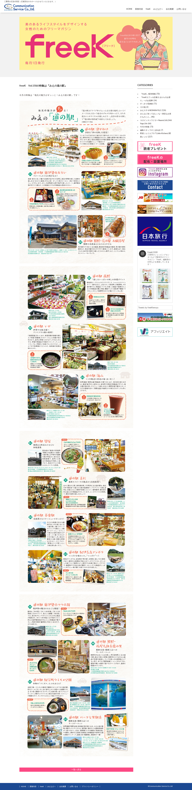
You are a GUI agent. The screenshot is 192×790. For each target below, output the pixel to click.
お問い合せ (181, 9)
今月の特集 (144, 127)
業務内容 (139, 9)
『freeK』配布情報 (148, 94)
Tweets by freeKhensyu (148, 308)
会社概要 (170, 9)
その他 (143, 107)
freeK (148, 9)
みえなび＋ (158, 9)
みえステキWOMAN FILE (150, 110)
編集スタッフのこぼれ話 (150, 130)
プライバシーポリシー (90, 786)
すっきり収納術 (146, 104)
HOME (129, 9)
